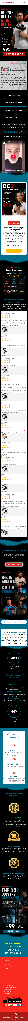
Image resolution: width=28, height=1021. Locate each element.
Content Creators (7, 993)
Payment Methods (8, 989)
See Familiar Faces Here (14, 564)
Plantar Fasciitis (7, 973)
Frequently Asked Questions (10, 977)
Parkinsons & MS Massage (9, 975)
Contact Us (6, 981)
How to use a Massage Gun (9, 979)
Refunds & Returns (8, 962)
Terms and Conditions (8, 966)
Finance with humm (8, 991)
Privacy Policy (7, 960)
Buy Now (14, 251)
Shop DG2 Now (14, 223)
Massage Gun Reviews (8, 985)
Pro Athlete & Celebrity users (10, 987)
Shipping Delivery (7, 964)
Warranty (6, 968)
